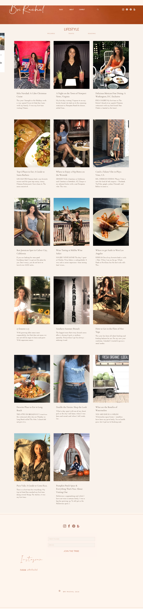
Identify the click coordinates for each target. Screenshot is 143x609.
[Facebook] (127, 9)
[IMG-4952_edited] (64, 526)
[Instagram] (123, 9)
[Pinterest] (130, 9)
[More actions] (1, 55)
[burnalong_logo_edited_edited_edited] (134, 9)
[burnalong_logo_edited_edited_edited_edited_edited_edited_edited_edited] (78, 526)
